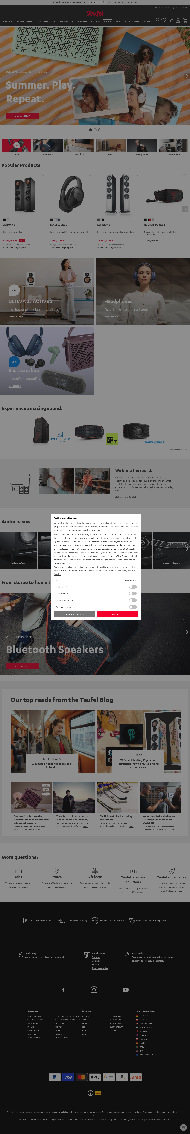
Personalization (63, 600)
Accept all (117, 614)
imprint (57, 574)
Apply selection (75, 614)
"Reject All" (82, 541)
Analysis (59, 586)
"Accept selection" (62, 563)
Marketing (60, 593)
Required (60, 580)
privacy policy (121, 570)
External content (63, 607)
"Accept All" (84, 552)
